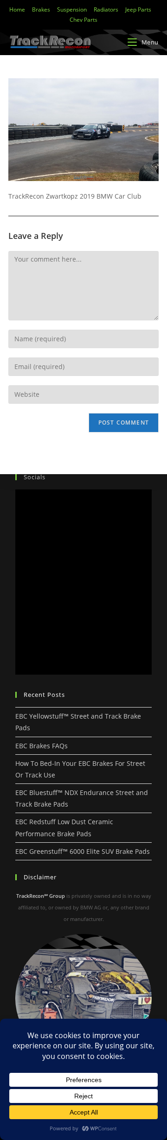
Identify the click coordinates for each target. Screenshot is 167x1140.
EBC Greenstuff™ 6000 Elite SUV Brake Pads (82, 851)
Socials (34, 477)
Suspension (72, 9)
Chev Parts (83, 20)
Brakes (41, 9)
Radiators (106, 9)
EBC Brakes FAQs (41, 745)
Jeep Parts (138, 9)
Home (17, 9)
